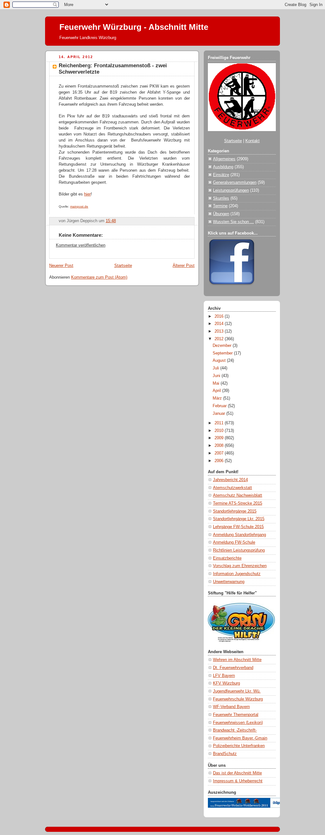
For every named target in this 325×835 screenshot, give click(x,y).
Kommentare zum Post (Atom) (99, 277)
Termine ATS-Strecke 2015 (237, 503)
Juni (217, 376)
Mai (217, 383)
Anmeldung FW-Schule (234, 542)
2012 (220, 339)
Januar (219, 413)
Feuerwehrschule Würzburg (238, 699)
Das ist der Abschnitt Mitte (237, 773)
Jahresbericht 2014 (230, 480)
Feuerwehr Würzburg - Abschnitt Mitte (133, 27)
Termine (220, 206)
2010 (220, 430)
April (217, 390)
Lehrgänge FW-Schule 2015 (238, 527)
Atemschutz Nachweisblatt (237, 495)
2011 (220, 423)
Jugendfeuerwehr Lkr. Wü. (237, 691)
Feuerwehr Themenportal (235, 714)
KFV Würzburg (226, 683)
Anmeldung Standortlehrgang (239, 535)
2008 (220, 445)
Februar (220, 406)
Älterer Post (184, 265)
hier (87, 194)
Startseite (123, 265)
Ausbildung (223, 167)
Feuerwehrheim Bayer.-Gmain (240, 738)
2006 (220, 461)
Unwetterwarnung (228, 582)
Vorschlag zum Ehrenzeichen (240, 566)
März (218, 398)
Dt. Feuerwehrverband (233, 668)
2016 (220, 316)
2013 (220, 331)
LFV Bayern (224, 675)
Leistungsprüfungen (231, 190)
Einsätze (221, 175)
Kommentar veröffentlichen (80, 245)
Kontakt (252, 141)
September (223, 353)
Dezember (223, 345)
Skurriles (221, 198)
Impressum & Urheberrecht (237, 781)
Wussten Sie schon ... (233, 222)
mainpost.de (79, 206)
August (220, 360)
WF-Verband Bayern (231, 707)
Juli (216, 368)
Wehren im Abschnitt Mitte (237, 660)
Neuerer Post (61, 265)
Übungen (221, 214)
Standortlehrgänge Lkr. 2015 (238, 519)
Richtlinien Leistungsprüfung (239, 550)
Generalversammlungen (234, 182)
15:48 (111, 221)
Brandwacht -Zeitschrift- (235, 730)
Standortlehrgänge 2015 (234, 511)
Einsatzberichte (227, 558)
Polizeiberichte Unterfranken (239, 746)
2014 (220, 323)
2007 (220, 453)
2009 (220, 438)
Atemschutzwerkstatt (232, 488)
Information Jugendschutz (237, 574)
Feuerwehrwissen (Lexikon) (238, 722)
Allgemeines (224, 159)
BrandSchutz (225, 754)
